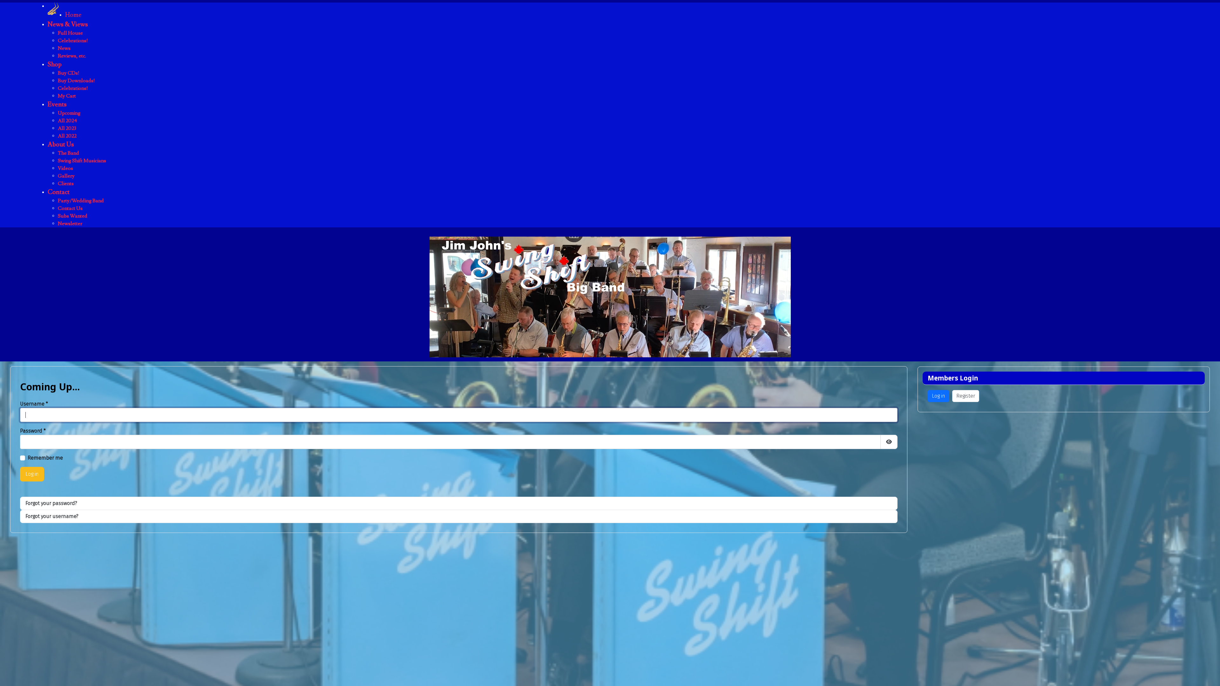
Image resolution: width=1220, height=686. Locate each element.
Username (34, 404)
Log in (32, 474)
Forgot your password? (51, 503)
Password (33, 431)
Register (965, 396)
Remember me (45, 458)
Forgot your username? (51, 516)
